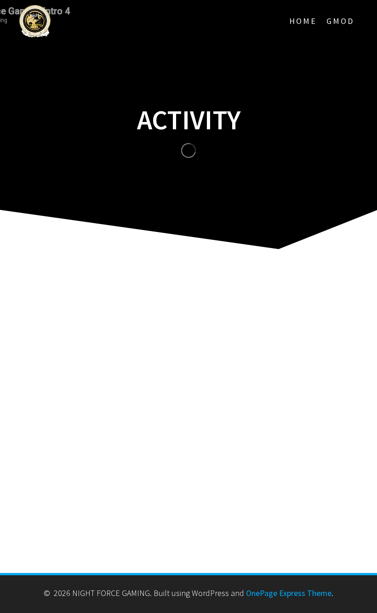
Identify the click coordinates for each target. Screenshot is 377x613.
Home (303, 21)
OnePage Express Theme (288, 593)
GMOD (340, 21)
